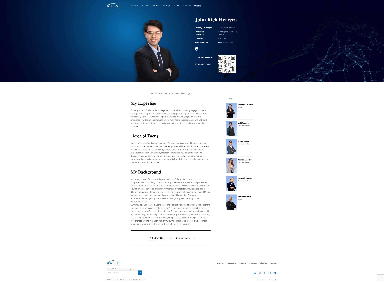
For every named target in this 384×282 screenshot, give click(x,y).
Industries (156, 6)
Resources (187, 6)
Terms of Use (261, 280)
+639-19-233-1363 (225, 42)
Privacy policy (273, 280)
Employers (134, 6)
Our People (167, 6)
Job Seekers (145, 6)
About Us (177, 6)
